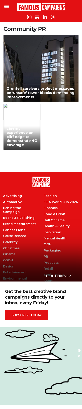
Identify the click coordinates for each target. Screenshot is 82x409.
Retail (48, 269)
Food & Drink (54, 214)
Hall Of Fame (54, 220)
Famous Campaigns (41, 7)
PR (46, 257)
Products (51, 263)
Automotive (12, 202)
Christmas (11, 248)
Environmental (15, 278)
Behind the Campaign (12, 210)
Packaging (52, 250)
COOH (8, 260)
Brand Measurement (19, 224)
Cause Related (14, 236)
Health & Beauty (57, 226)
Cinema (9, 254)
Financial (51, 208)
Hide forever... (59, 276)
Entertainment (15, 272)
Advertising (12, 196)
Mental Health (55, 238)
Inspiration (52, 232)
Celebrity (10, 242)
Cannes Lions (14, 230)
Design (8, 266)
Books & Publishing (19, 218)
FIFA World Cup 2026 (61, 202)
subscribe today (27, 315)
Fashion (50, 196)
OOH (47, 244)
